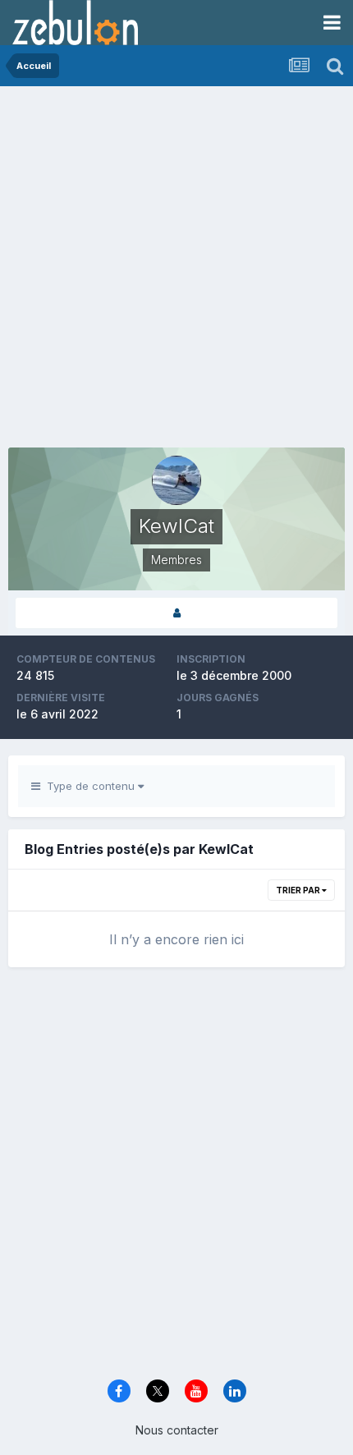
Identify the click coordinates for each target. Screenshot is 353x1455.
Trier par (299, 890)
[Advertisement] (176, 271)
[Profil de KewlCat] (176, 613)
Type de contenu (89, 785)
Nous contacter (176, 1430)
